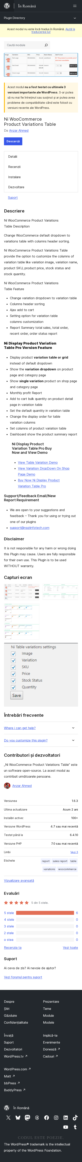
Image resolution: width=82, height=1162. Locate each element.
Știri (6, 1009)
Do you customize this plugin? (26, 740)
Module (48, 1016)
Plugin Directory (14, 18)
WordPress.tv (16, 1056)
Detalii (12, 156)
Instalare (14, 177)
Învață (8, 1035)
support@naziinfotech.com (29, 528)
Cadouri (50, 1056)
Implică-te (50, 1035)
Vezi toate (70, 948)
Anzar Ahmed (19, 130)
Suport (13, 197)
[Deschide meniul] (75, 6)
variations (49, 869)
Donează (51, 1049)
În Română (21, 1108)
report (46, 861)
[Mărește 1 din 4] (34, 589)
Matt (9, 1076)
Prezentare (51, 1002)
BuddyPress (15, 1090)
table (73, 861)
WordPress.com (17, 1069)
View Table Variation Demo (38, 462)
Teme (47, 1009)
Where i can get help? (20, 728)
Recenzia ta (12, 948)
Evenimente (51, 1042)
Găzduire (10, 1016)
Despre (9, 1002)
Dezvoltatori (13, 1049)
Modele (48, 1022)
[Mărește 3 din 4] (34, 609)
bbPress (12, 1083)
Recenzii (14, 167)
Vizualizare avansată (19, 880)
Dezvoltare (16, 187)
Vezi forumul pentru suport (23, 977)
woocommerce (67, 869)
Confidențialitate (16, 1022)
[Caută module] (46, 45)
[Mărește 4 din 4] (73, 648)
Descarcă (13, 141)
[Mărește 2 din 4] (73, 589)
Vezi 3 (74, 852)
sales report (60, 861)
